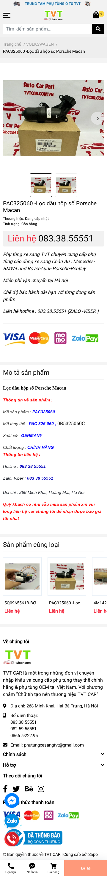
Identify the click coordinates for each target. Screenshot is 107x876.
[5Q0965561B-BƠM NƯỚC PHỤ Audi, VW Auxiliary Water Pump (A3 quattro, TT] (22, 576)
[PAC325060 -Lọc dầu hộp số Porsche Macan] (53, 118)
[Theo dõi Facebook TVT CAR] (5, 789)
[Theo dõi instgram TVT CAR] (41, 789)
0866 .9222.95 (24, 735)
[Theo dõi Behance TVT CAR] (29, 789)
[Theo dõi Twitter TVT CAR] (16, 789)
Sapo (93, 854)
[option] (53, 118)
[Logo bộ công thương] (32, 837)
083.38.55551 (66, 238)
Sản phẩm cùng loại (31, 544)
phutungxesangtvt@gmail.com (54, 745)
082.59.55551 (23, 728)
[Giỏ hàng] (96, 15)
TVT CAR (52, 854)
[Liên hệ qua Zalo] (11, 821)
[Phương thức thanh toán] (51, 339)
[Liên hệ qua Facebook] (11, 800)
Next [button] (97, 118)
